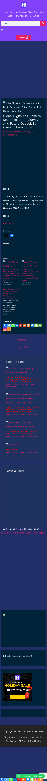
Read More (8, 223)
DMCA (22, 741)
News (26, 131)
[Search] (43, 23)
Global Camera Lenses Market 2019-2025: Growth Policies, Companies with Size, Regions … (30, 275)
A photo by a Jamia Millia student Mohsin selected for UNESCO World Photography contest (22, 409)
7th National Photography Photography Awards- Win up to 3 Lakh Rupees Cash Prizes (23, 379)
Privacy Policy (36, 737)
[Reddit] (24, 325)
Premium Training (18, 12)
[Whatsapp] (13, 325)
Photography (29, 384)
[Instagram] (5, 329)
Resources (34, 16)
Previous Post (23, 339)
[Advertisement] (23, 74)
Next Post (24, 347)
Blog (10, 16)
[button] (30, 776)
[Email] (40, 325)
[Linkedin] (16, 325)
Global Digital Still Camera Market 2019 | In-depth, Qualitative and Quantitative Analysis (11, 275)
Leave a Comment (12, 131)
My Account (21, 16)
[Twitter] (9, 325)
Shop (30, 12)
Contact (23, 737)
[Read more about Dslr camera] (13, 444)
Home (6, 12)
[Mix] (28, 325)
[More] (9, 329)
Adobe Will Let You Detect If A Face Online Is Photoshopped (21, 432)
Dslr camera (12, 449)
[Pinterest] (20, 325)
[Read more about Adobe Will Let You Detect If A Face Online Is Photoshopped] (23, 424)
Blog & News (10, 737)
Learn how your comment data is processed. (23, 532)
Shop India (39, 12)
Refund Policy (34, 741)
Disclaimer (11, 741)
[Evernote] (36, 325)
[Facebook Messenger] (32, 325)
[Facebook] (5, 325)
